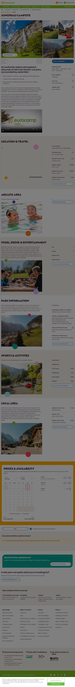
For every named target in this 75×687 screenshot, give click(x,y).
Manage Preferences (56, 680)
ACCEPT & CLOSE (56, 684)
